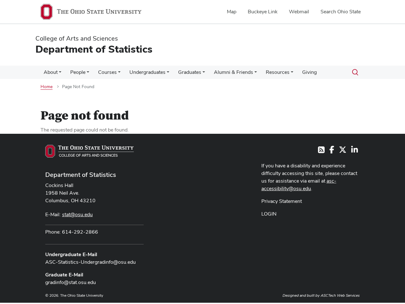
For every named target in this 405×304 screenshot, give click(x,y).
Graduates (189, 72)
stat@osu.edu (77, 214)
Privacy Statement (281, 201)
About (51, 72)
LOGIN (269, 213)
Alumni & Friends (233, 72)
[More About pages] (60, 74)
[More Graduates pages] (203, 74)
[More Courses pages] (119, 74)
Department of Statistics (80, 175)
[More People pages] (87, 74)
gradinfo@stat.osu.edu (70, 282)
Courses (107, 72)
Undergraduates (147, 72)
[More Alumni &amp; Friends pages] (255, 74)
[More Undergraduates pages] (168, 74)
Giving (309, 72)
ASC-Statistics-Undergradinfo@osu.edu (90, 262)
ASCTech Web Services (340, 295)
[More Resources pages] (292, 74)
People (77, 72)
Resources (278, 72)
